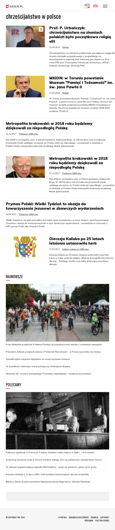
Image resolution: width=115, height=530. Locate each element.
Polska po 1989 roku (28, 134)
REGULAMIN (89, 520)
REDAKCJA (94, 517)
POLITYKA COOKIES (102, 520)
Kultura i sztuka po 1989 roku (75, 249)
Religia (65, 47)
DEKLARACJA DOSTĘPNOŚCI (79, 517)
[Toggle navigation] (105, 6)
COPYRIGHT (104, 517)
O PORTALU (62, 517)
